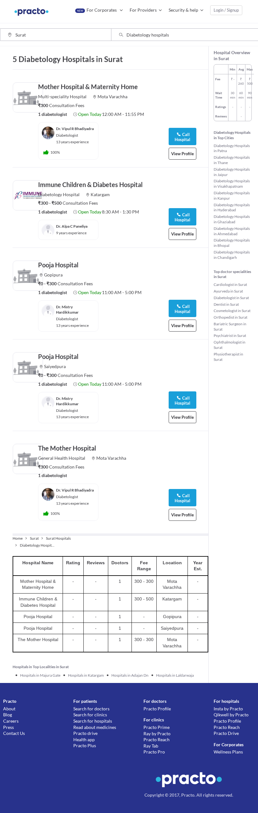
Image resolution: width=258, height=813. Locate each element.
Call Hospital (182, 217)
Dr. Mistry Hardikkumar (67, 309)
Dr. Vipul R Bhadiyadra (75, 128)
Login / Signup (226, 10)
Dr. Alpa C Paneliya (71, 226)
